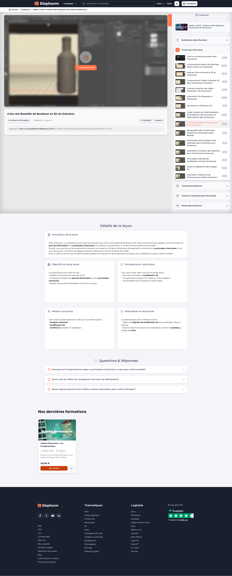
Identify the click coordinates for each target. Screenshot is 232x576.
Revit (133, 512)
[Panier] (176, 3)
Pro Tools (135, 548)
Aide (39, 526)
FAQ (39, 529)
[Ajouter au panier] (71, 468)
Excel (133, 526)
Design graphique (91, 515)
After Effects (136, 537)
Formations (25, 9)
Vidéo (86, 530)
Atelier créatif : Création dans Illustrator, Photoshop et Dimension (60, 9)
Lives (159, 4)
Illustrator (135, 533)
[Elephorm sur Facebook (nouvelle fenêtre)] (40, 515)
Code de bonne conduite (48, 558)
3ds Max (134, 551)
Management (90, 541)
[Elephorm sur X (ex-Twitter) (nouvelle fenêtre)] (46, 515)
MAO (86, 512)
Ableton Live (136, 530)
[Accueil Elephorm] (48, 505)
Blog (40, 555)
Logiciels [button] (137, 505)
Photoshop (135, 515)
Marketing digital (91, 551)
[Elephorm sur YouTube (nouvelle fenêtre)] (52, 515)
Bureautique (89, 522)
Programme (203, 15)
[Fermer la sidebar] (169, 20)
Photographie (90, 544)
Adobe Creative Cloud (140, 522)
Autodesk (135, 519)
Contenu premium (86, 67)
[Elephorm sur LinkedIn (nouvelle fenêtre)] (59, 515)
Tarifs (169, 4)
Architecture (89, 519)
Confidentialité (44, 537)
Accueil (14, 9)
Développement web (93, 533)
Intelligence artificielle (93, 537)
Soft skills (88, 548)
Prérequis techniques (47, 562)
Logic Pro (135, 541)
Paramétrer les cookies (47, 551)
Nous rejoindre (44, 544)
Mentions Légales (45, 547)
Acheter (55, 468)
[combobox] (117, 3)
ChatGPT (134, 544)
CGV (39, 533)
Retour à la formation (19, 120)
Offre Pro (42, 540)
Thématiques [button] (93, 505)
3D (85, 526)
